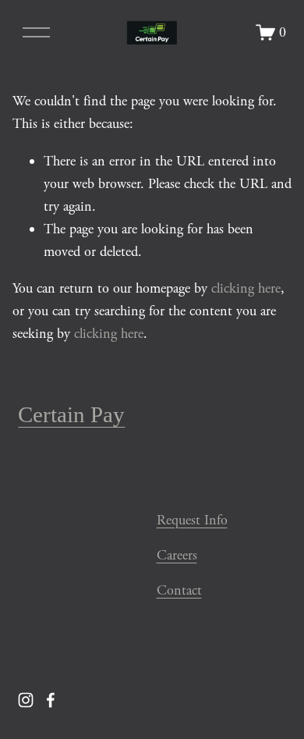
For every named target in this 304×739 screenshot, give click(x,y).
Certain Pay (71, 414)
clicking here (246, 288)
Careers (177, 555)
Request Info (192, 520)
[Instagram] (26, 700)
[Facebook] (50, 700)
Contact (179, 590)
